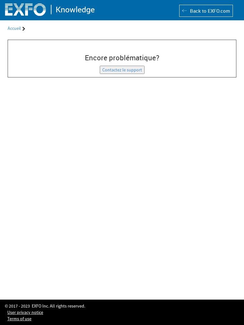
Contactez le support (122, 70)
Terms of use (19, 319)
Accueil (14, 28)
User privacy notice (25, 312)
